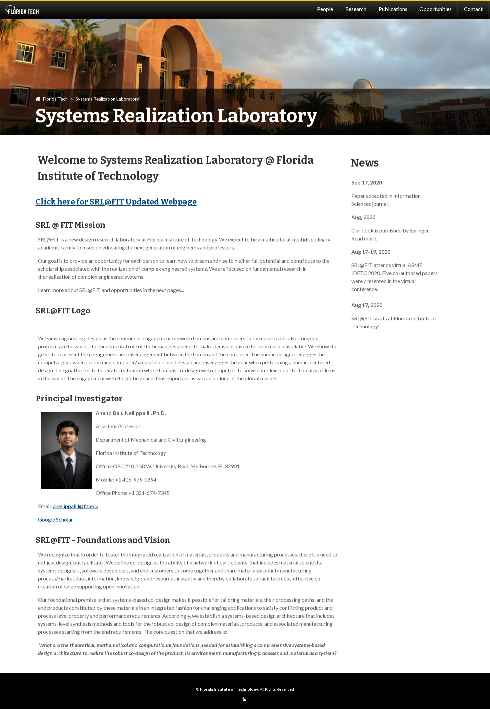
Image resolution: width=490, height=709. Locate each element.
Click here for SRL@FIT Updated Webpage (116, 201)
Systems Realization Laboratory (107, 99)
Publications (393, 9)
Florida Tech (55, 99)
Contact (473, 9)
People (325, 9)
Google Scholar (55, 519)
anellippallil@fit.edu (75, 506)
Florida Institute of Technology (62, 10)
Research (355, 9)
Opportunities (435, 9)
